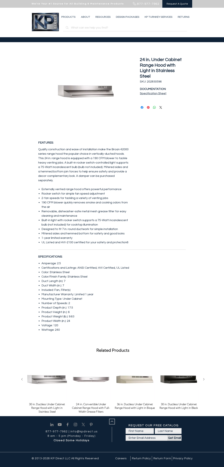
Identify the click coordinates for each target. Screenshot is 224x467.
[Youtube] (59, 424)
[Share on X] (161, 107)
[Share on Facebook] (142, 107)
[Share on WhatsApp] (154, 107)
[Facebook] (67, 424)
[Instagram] (75, 424)
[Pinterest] (91, 424)
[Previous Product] (22, 379)
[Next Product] (204, 379)
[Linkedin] (52, 424)
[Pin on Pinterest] (148, 107)
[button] (183, 16)
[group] (113, 386)
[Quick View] (47, 379)
